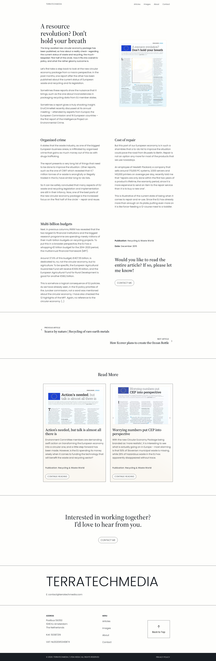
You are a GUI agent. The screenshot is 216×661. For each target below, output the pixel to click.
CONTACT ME (124, 282)
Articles (137, 4)
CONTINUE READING (57, 476)
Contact (166, 4)
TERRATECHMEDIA (54, 4)
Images (147, 4)
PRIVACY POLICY (163, 657)
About (156, 4)
